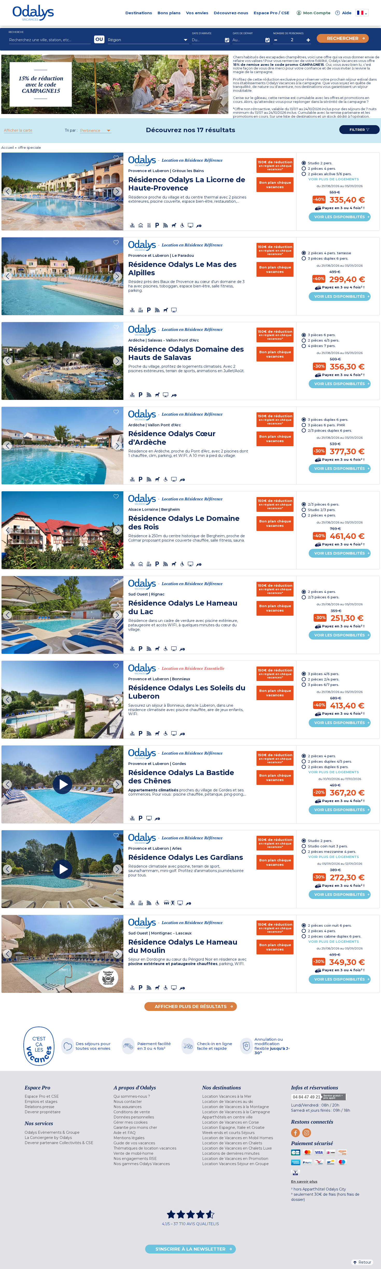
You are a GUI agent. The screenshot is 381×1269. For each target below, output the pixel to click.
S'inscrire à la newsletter (190, 1249)
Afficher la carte (18, 130)
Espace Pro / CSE (271, 12)
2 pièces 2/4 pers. (323, 679)
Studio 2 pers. (320, 163)
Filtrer (358, 129)
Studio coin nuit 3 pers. (328, 846)
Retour (364, 1262)
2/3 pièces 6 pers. (323, 504)
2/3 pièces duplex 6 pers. (330, 430)
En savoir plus (304, 1181)
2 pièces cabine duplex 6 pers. (334, 936)
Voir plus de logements (333, 179)
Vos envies (197, 12)
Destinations (138, 12)
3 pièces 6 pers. (322, 335)
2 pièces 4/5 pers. (323, 340)
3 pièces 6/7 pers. (323, 685)
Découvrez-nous (231, 12)
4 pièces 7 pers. (322, 346)
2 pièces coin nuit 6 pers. (330, 925)
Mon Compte (316, 12)
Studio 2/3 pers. (322, 510)
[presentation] (7, 191)
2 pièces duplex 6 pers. (328, 767)
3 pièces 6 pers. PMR (326, 425)
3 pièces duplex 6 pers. (328, 258)
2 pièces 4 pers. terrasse (329, 253)
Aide (344, 12)
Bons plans (169, 12)
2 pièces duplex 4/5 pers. (330, 761)
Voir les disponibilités (339, 217)
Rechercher (342, 38)
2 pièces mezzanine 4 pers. (332, 851)
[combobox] (148, 40)
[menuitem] (63, 1096)
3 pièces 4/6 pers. (323, 674)
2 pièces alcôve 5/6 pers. (330, 174)
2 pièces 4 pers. (322, 168)
